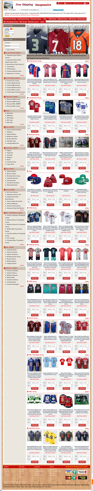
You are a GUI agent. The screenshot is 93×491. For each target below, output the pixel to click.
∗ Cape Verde (9, 164)
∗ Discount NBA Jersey (12, 101)
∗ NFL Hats (9, 120)
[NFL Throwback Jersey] (87, 354)
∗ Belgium (8, 157)
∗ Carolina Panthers (11, 279)
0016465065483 (38, 475)
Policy (5, 473)
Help (20, 475)
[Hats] (87, 171)
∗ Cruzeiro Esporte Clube (13, 71)
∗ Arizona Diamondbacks (13, 129)
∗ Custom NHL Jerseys (12, 89)
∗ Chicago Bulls (10, 180)
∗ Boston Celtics (10, 173)
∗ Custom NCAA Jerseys (13, 87)
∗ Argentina (9, 153)
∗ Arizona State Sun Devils (13, 201)
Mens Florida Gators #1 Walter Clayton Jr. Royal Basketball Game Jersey (50, 338)
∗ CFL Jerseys (10, 238)
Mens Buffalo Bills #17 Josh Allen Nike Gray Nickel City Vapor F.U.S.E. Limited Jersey (34, 448)
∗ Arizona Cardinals (11, 270)
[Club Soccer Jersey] (87, 61)
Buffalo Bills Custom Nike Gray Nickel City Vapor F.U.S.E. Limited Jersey (66, 117)
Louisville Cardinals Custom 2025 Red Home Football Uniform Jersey (34, 117)
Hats (44, 19)
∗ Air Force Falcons (11, 192)
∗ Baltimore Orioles (11, 136)
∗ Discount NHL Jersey (12, 106)
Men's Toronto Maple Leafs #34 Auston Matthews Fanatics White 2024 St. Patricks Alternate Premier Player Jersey (34, 412)
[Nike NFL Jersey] (87, 428)
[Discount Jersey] (87, 134)
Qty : (29, 91)
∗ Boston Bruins (10, 259)
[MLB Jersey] (87, 208)
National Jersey (62, 19)
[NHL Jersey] (87, 391)
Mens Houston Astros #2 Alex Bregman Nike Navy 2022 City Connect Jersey (50, 154)
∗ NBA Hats (9, 115)
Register (12, 49)
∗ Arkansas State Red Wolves (14, 208)
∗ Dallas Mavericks (11, 185)
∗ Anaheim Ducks (11, 250)
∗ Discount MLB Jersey (12, 99)
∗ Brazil (7, 159)
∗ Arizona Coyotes (11, 252)
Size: (29, 89)
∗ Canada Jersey (10, 162)
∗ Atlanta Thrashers (11, 254)
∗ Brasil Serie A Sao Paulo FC (14, 64)
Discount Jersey (36, 19)
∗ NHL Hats (9, 122)
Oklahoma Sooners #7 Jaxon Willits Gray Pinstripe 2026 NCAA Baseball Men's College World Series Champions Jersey (66, 339)
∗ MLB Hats (9, 113)
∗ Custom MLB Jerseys (12, 83)
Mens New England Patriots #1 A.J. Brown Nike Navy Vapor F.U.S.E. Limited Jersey (81, 448)
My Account (69, 3)
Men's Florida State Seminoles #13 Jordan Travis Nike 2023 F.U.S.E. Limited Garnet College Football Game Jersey (34, 155)
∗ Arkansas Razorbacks (12, 206)
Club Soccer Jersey (10, 19)
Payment (21, 473)
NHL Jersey (23, 22)
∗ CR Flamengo (10, 69)
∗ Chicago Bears (10, 282)
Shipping (21, 471)
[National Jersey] (87, 244)
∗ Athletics (9, 132)
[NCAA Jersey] (87, 318)
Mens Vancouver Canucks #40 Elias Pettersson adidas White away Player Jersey (82, 154)
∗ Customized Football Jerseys (15, 92)
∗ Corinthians (9, 66)
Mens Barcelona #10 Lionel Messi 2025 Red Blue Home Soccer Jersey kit (82, 81)
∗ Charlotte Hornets (11, 178)
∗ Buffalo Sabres (10, 261)
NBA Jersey (72, 19)
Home (61, 3)
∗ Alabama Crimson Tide (13, 194)
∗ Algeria (8, 150)
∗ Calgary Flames (11, 263)
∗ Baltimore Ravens (11, 275)
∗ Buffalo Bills (10, 277)
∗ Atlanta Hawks (10, 171)
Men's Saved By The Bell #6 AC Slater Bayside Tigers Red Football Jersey (82, 374)
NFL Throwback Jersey (11, 22)
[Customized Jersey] (87, 97)
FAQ (87, 3)
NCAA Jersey (81, 19)
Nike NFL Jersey (33, 22)
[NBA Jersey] (87, 281)
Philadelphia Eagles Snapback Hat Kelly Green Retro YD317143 (82, 191)
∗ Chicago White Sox (12, 143)
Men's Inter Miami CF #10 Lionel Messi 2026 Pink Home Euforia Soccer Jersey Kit (50, 81)
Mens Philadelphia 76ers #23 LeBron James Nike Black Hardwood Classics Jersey (34, 301)
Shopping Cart (78, 3)
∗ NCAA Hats (9, 118)
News (42, 22)
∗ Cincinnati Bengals (12, 284)
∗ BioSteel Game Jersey (13, 256)
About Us (6, 469)
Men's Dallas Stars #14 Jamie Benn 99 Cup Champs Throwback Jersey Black (82, 411)
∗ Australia (9, 155)
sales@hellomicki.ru (39, 471)
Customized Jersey (23, 19)
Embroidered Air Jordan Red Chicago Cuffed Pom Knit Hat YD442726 (50, 191)
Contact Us (6, 475)
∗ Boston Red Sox (11, 138)
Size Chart (6, 471)
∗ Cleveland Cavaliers (12, 182)
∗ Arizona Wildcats (11, 203)
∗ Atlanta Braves (10, 134)
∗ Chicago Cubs (10, 141)
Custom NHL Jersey (71, 13)
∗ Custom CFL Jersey (12, 80)
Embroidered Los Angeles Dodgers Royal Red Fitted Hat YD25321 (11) (34, 191)
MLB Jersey (52, 19)
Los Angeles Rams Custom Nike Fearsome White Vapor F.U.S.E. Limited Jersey (82, 117)
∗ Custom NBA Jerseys (12, 85)
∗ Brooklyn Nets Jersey (12, 176)
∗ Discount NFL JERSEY (13, 104)
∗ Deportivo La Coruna (12, 73)
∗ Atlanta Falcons (11, 273)
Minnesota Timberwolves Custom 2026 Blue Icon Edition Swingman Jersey (50, 117)
